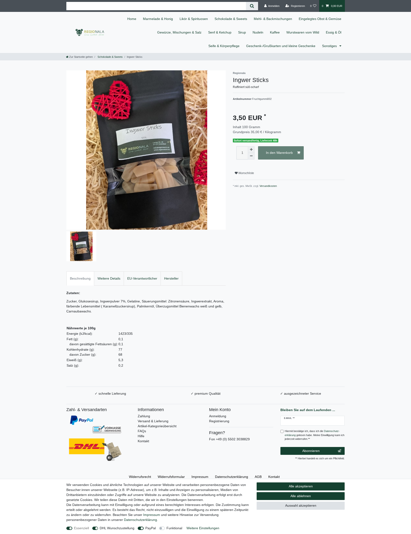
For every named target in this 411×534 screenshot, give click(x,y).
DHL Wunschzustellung (117, 528)
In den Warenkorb (279, 153)
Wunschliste (246, 173)
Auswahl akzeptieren (300, 505)
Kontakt (143, 441)
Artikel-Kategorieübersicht (157, 426)
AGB (258, 477)
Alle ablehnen (300, 496)
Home (131, 19)
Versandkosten (268, 185)
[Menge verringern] (251, 156)
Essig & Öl (333, 32)
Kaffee (275, 32)
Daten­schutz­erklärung (231, 477)
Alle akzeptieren (301, 486)
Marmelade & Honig (158, 19)
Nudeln (258, 32)
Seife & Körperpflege (224, 46)
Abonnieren (311, 451)
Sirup (242, 32)
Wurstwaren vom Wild (302, 32)
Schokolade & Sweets (231, 19)
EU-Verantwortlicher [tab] (142, 278)
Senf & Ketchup (219, 32)
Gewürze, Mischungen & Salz (179, 32)
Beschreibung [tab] (80, 278)
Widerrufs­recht (140, 477)
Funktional (174, 528)
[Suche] (252, 6)
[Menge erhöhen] (251, 149)
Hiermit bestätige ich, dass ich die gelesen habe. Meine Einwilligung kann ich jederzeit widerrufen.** (314, 435)
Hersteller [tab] (171, 278)
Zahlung (144, 416)
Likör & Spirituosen (194, 19)
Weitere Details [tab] (109, 278)
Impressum (199, 477)
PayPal (150, 528)
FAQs (142, 431)
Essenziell (81, 528)
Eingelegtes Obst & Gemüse (320, 19)
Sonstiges (330, 46)
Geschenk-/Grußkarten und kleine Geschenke (280, 46)
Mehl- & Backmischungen (273, 19)
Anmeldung (217, 416)
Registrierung (219, 421)
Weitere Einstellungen (202, 528)
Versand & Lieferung (153, 421)
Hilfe (141, 436)
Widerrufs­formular (171, 477)
